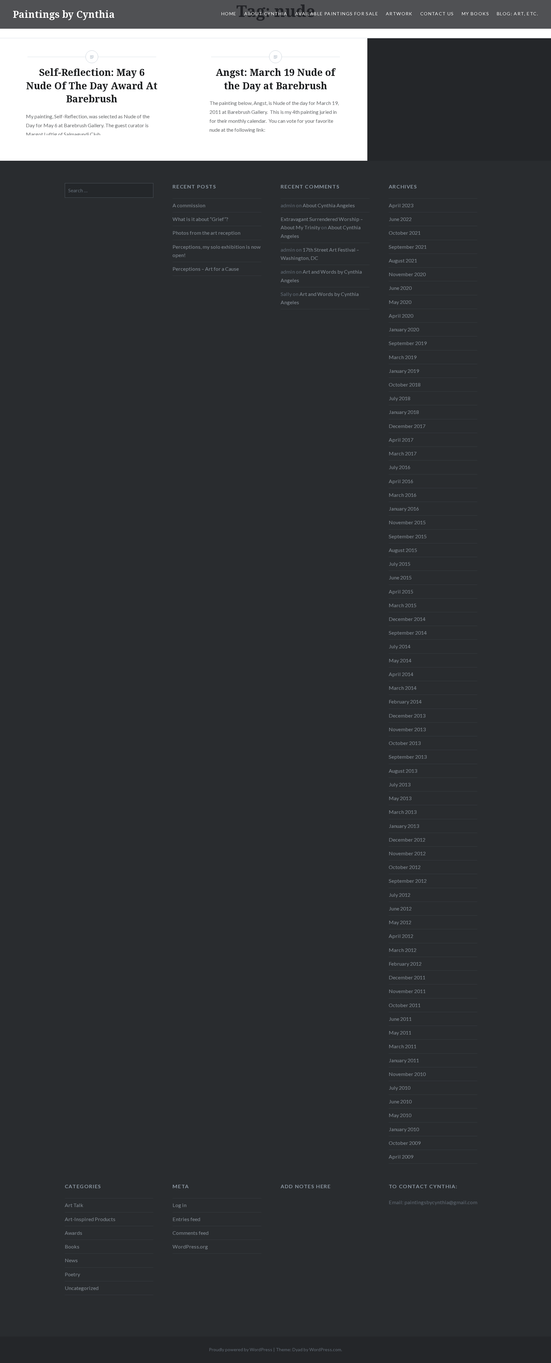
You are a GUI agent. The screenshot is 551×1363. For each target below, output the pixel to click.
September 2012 (408, 881)
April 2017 (401, 440)
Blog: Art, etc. (517, 13)
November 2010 (407, 1074)
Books (72, 1246)
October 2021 (405, 233)
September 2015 (408, 536)
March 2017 (402, 453)
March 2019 (402, 357)
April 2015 (401, 591)
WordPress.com (325, 1349)
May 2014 (400, 660)
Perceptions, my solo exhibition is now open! (217, 251)
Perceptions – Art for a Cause (206, 269)
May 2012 (400, 922)
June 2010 (400, 1101)
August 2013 (403, 771)
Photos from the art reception (206, 233)
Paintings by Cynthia (64, 14)
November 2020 (407, 274)
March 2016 (402, 495)
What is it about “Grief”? (200, 219)
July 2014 (399, 646)
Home (229, 13)
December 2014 (407, 619)
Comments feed (191, 1233)
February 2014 (405, 701)
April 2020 (401, 316)
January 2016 (404, 508)
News (71, 1260)
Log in (180, 1205)
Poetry (72, 1274)
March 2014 (402, 688)
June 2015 (400, 577)
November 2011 (407, 991)
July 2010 (399, 1088)
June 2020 (400, 288)
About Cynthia (266, 13)
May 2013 (400, 798)
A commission (189, 205)
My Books (475, 13)
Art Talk (74, 1205)
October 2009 (405, 1143)
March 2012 (402, 950)
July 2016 (399, 467)
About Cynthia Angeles (329, 205)
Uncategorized (82, 1288)
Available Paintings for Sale (336, 13)
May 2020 (400, 302)
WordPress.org (190, 1246)
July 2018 (399, 398)
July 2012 (399, 895)
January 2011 (404, 1060)
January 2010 (404, 1129)
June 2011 (400, 1019)
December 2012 (407, 839)
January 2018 (404, 412)
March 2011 (402, 1046)
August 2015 (403, 550)
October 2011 (405, 1005)
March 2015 (402, 605)
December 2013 (407, 715)
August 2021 (403, 260)
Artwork (399, 13)
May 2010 (400, 1115)
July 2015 (399, 564)
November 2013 (407, 729)
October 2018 (405, 384)
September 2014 (408, 633)
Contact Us (437, 13)
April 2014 (401, 674)
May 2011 (400, 1032)
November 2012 (407, 853)
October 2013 (405, 743)
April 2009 (401, 1156)
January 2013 (404, 826)
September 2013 (408, 757)
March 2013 (402, 812)
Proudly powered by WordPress (240, 1349)
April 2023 (401, 205)
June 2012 (400, 908)
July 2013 (399, 784)
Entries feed (186, 1219)
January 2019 (404, 371)
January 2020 (404, 329)
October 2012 (405, 867)
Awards (73, 1233)
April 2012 (401, 936)
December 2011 (407, 977)
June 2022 (400, 219)
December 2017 (407, 426)
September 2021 (408, 247)
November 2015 (407, 522)
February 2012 (405, 964)
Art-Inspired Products (90, 1219)
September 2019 (408, 343)
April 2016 (401, 481)
